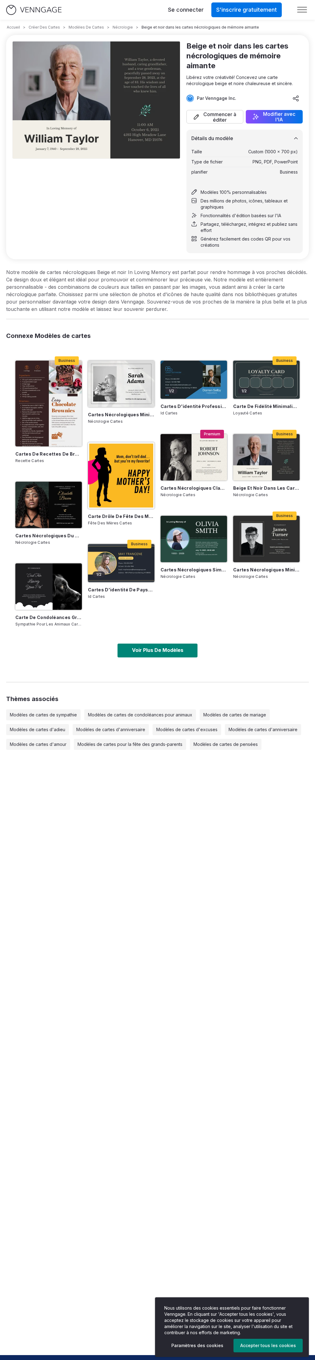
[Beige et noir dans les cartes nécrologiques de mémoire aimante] (266, 457)
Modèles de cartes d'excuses (186, 729)
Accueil (13, 27)
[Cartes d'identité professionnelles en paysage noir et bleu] (194, 379)
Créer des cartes (44, 27)
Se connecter (186, 9)
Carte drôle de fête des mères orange (121, 516)
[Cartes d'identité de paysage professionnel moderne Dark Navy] (121, 563)
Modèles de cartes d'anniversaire (110, 729)
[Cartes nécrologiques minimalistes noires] (266, 539)
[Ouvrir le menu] (302, 10)
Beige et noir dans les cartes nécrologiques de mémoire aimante (266, 488)
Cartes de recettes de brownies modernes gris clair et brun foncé (48, 454)
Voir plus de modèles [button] (157, 650)
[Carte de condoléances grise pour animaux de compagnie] (48, 586)
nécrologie (123, 27)
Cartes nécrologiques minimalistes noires (266, 569)
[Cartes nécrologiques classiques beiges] (194, 457)
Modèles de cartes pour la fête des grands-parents (130, 744)
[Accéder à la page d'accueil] (34, 10)
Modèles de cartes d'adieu (37, 729)
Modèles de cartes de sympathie (43, 714)
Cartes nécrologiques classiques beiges (194, 488)
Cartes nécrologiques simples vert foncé (194, 569)
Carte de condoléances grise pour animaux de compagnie (48, 617)
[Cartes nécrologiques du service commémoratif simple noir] (48, 505)
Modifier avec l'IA (279, 117)
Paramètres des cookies (197, 1345)
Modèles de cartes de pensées (225, 744)
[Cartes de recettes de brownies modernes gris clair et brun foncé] (48, 403)
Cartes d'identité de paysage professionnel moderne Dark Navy (121, 589)
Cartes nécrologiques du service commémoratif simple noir (48, 535)
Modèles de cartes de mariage (234, 714)
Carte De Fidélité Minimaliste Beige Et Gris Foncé (266, 406)
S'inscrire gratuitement (246, 9)
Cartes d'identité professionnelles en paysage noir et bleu (194, 406)
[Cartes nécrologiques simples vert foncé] (194, 539)
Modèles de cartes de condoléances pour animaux (140, 714)
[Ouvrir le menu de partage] (296, 98)
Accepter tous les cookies (268, 1345)
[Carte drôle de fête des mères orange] (121, 475)
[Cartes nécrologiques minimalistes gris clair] (121, 384)
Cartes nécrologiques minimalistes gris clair (121, 414)
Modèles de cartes (86, 27)
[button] (214, 116)
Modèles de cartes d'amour (38, 744)
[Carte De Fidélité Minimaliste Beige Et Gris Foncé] (266, 379)
